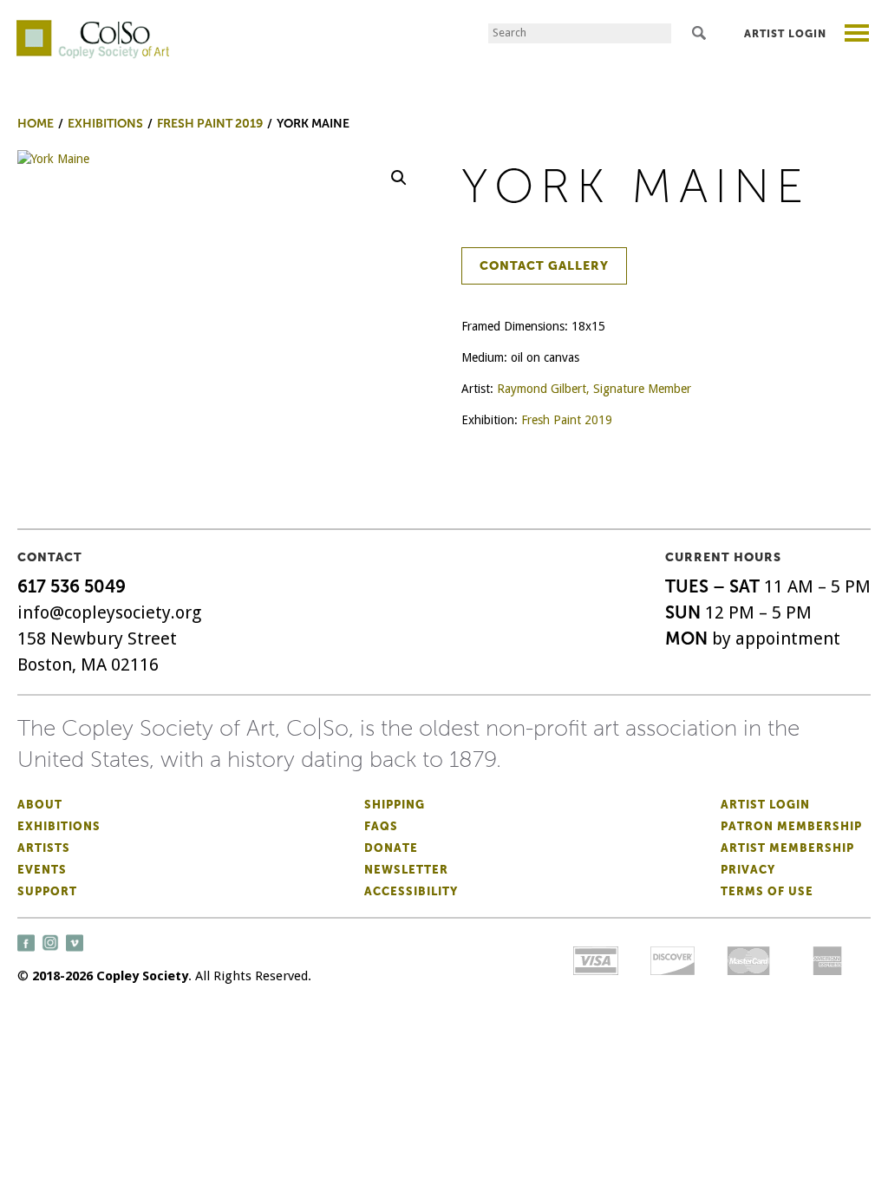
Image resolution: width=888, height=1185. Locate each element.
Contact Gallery (544, 266)
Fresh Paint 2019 (566, 420)
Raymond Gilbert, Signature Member (594, 389)
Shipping (394, 804)
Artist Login (785, 34)
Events (42, 869)
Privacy (748, 869)
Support (47, 891)
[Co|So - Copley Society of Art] (93, 26)
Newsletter (406, 869)
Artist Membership (787, 847)
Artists (43, 847)
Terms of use (767, 891)
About (39, 804)
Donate (391, 847)
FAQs (381, 826)
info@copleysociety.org (109, 612)
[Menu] (857, 35)
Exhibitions (59, 826)
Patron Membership (791, 826)
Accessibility (411, 891)
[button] (399, 177)
